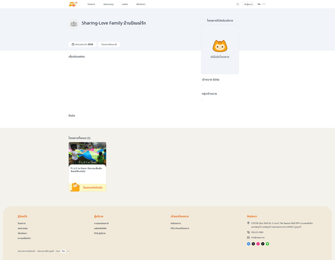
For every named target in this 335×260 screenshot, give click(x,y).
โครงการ (22, 223)
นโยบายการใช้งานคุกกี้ (45, 251)
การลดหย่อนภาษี (101, 223)
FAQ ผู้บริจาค (100, 233)
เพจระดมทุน (23, 228)
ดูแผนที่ (298, 227)
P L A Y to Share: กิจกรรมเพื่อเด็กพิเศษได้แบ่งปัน (86, 170)
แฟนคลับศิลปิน (100, 228)
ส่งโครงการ (176, 223)
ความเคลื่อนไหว (24, 238)
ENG (264, 4)
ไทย (259, 4)
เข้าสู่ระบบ (248, 4)
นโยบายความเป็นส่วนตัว (26, 251)
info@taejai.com (258, 237)
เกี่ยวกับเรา (22, 233)
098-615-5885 (257, 232)
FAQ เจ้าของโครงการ (180, 228)
